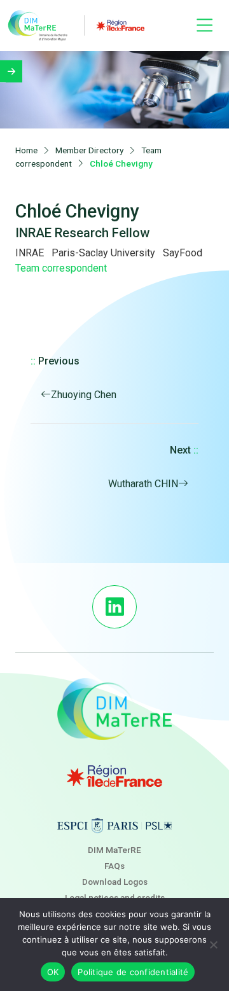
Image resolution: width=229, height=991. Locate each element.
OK (53, 972)
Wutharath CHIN (143, 484)
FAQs (114, 866)
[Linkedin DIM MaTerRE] (114, 606)
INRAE (29, 253)
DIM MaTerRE (114, 850)
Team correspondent (61, 268)
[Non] (213, 944)
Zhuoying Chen (83, 395)
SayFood (182, 253)
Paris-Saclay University (103, 253)
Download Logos (115, 882)
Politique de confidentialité (133, 972)
